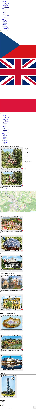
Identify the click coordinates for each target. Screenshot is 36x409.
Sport (5, 11)
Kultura (5, 10)
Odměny (5, 17)
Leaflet (31, 211)
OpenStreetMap (34, 211)
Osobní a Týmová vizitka (7, 2)
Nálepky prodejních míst (7, 18)
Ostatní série (5, 13)
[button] (1, 191)
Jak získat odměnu (6, 3)
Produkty (3, 8)
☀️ (0, 31)
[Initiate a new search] (34, 191)
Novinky (3, 19)
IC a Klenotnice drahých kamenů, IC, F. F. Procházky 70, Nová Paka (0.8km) (10, 188)
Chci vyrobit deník (6, 7)
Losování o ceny (6, 4)
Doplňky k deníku (6, 15)
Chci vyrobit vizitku (6, 6)
